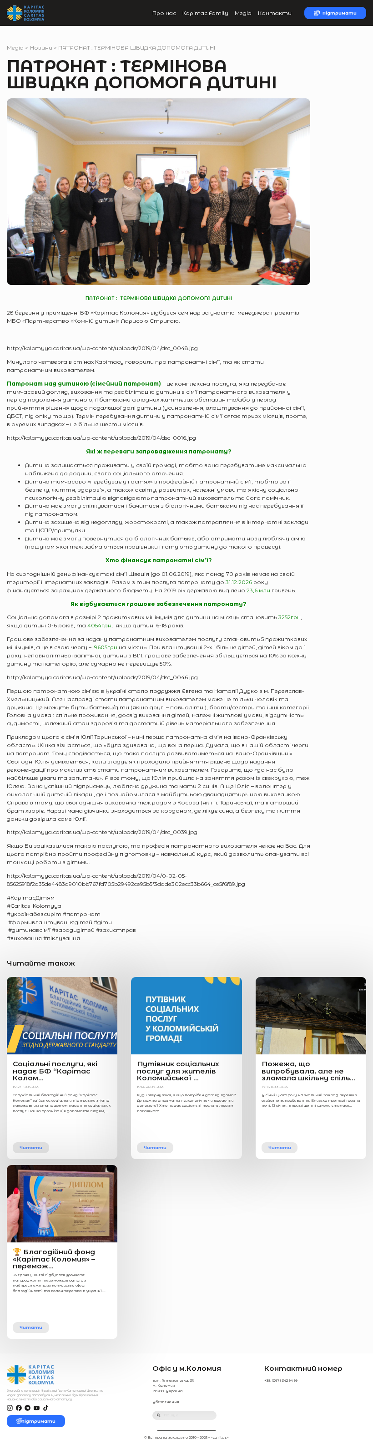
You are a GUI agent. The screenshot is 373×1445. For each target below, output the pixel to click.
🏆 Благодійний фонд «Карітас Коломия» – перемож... (54, 1258)
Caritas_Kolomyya (34, 905)
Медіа (243, 13)
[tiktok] (46, 1408)
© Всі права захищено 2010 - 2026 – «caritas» (186, 1437)
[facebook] (19, 1408)
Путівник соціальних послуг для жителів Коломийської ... (178, 1070)
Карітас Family (205, 13)
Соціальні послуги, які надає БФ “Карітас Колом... (55, 1070)
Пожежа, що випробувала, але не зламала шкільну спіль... (308, 1070)
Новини (41, 47)
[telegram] (27, 1408)
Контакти (275, 13)
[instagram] (10, 1408)
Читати (31, 1147)
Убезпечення (165, 1402)
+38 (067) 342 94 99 (280, 1381)
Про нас (164, 13)
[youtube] (37, 1408)
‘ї (50, 929)
